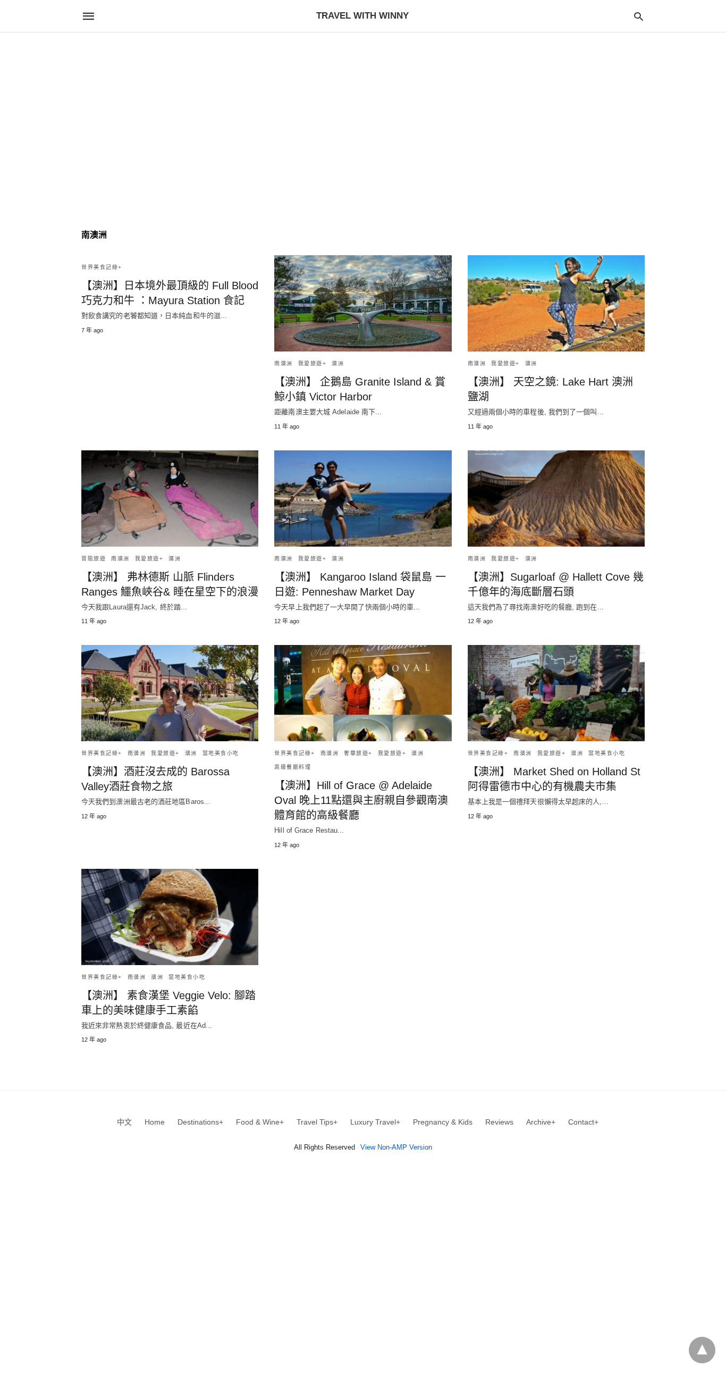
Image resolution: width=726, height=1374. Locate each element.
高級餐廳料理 (292, 767)
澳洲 (338, 363)
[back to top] (702, 1350)
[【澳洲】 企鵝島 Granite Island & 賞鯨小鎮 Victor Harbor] (362, 303)
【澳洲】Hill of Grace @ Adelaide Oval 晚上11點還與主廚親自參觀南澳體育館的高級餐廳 (361, 800)
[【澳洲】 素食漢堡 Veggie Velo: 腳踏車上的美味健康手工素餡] (169, 917)
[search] (638, 16)
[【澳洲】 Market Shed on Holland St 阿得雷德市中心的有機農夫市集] (556, 693)
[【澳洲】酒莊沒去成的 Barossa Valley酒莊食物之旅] (169, 693)
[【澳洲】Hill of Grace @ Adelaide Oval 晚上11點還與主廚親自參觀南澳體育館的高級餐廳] (362, 693)
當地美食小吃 (220, 753)
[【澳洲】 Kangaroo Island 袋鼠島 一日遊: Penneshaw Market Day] (362, 498)
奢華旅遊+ (358, 753)
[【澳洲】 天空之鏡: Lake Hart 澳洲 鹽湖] (556, 303)
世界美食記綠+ (101, 267)
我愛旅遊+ (312, 363)
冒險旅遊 (93, 559)
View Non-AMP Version (396, 1147)
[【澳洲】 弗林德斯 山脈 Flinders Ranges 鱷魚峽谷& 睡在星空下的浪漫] (169, 498)
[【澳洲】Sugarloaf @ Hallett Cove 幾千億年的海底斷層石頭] (556, 498)
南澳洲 (283, 363)
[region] (363, 123)
